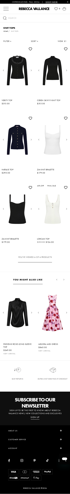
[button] (35, 18)
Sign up (35, 417)
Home (5, 31)
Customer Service (17, 439)
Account (12, 448)
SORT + (34, 41)
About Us (12, 430)
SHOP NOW (52, 2)
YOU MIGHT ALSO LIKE (28, 279)
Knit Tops (15, 31)
